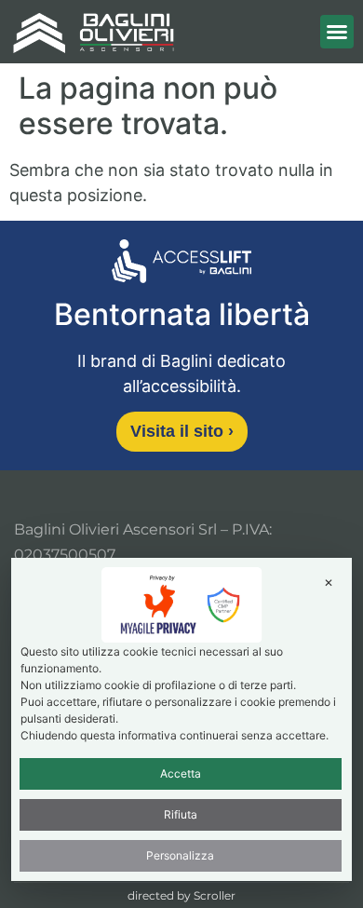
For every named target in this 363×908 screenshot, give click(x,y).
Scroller (214, 895)
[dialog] (182, 719)
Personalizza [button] (180, 855)
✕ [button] (328, 583)
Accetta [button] (180, 773)
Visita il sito (182, 431)
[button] (337, 31)
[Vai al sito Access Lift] (181, 264)
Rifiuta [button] (180, 814)
